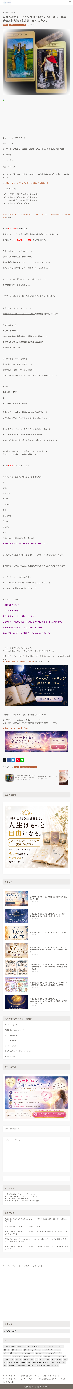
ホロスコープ (40, 1353)
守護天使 (18, 1359)
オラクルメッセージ (30, 1350)
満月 (65, 1359)
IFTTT (28, 1347)
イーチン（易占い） (12, 1046)
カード (40, 1350)
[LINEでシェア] (22, 760)
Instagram (35, 1347)
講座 (58, 1362)
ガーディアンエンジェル (52, 1350)
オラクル (6, 1350)
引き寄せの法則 (10, 1056)
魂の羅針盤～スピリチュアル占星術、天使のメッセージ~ (35, 1365)
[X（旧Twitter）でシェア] (4, 760)
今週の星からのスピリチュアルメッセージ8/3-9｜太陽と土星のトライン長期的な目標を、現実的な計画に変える (35, 1240)
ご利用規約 (25, 1266)
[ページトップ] (69, 1385)
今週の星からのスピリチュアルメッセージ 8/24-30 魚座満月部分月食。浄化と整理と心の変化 (36, 1220)
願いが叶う (12, 1365)
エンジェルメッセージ (56, 1347)
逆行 (63, 1362)
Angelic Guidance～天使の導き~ (14, 1347)
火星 (5, 1362)
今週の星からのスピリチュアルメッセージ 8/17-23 (23, 1226)
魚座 (56, 1365)
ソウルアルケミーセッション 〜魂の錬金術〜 (23, 1201)
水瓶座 (59, 1359)
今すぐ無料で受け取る (13, 1129)
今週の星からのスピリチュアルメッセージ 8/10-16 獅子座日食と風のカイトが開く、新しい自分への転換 (36, 1232)
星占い (42, 1359)
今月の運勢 (16, 1356)
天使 (11, 1359)
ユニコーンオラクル (12, 1040)
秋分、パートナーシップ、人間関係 (43, 1362)
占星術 (6, 1359)
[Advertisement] (36, 1157)
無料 (10, 1362)
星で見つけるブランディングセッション (21, 1194)
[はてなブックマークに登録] (13, 760)
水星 (53, 1359)
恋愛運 (26, 1359)
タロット (17, 1353)
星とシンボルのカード (13, 1035)
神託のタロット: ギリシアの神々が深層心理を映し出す (26, 183)
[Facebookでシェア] (9, 760)
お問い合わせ (37, 1266)
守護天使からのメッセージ (14, 1030)
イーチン (44, 1347)
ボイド (59, 1353)
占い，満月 (61, 1356)
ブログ (13, 12)
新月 (31, 1359)
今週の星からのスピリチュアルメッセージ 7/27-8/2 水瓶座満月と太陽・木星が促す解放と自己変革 (36, 1247)
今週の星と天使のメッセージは (31, 1356)
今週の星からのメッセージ (17, 25)
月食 (47, 1359)
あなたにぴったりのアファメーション (18, 1051)
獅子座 (23, 1362)
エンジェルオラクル (12, 1025)
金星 (5, 1365)
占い (54, 1356)
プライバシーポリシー (11, 1266)
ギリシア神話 (8, 1353)
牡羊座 (16, 1362)
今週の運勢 (47, 1356)
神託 (29, 1362)
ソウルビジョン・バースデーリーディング (22, 1196)
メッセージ (7, 1356)
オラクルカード (16, 1350)
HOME (7, 12)
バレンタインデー (27, 1353)
